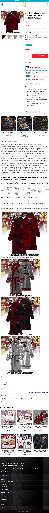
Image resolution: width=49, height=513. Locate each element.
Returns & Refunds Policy (7, 482)
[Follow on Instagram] (3, 471)
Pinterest (4, 382)
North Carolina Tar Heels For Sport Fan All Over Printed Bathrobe (17, 399)
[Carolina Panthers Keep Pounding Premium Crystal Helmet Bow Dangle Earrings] (24, 123)
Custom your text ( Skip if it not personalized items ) (36, 35)
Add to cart (40, 56)
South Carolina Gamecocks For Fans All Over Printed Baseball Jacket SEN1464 (24, 428)
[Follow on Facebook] (1, 471)
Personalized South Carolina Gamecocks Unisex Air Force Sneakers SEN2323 (8, 451)
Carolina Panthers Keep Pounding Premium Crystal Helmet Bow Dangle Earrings (24, 134)
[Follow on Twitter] (5, 471)
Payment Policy (4, 502)
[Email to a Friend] (34, 84)
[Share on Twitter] (31, 84)
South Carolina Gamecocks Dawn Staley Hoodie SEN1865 (41, 451)
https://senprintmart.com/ (41, 392)
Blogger (4, 387)
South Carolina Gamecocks (34, 111)
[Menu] (2, 4)
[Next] (22, 22)
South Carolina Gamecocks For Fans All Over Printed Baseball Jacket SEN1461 (40, 428)
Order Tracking (4, 489)
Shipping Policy (4, 499)
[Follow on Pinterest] (7, 471)
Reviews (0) (10, 141)
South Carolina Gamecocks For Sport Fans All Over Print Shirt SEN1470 (8, 428)
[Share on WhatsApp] (27, 84)
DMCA (2, 504)
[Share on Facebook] (29, 84)
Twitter (4, 380)
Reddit (3, 389)
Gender (27, 28)
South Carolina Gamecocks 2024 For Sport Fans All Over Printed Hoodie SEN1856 (24, 451)
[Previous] (3, 22)
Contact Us (3, 497)
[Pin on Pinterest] (36, 84)
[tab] (4, 141)
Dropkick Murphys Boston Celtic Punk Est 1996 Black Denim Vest (41, 133)
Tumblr (4, 385)
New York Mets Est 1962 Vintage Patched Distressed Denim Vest (8, 133)
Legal (2, 507)
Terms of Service (5, 487)
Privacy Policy (4, 484)
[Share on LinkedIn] (39, 84)
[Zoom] (2, 32)
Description (4, 141)
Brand (15, 141)
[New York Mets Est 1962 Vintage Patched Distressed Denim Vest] (8, 123)
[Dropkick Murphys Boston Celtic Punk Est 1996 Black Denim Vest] (40, 123)
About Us (3, 479)
